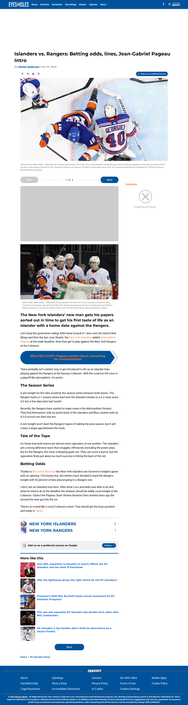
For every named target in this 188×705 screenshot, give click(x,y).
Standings (70, 4)
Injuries (93, 4)
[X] (169, 4)
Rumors (44, 4)
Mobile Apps (159, 677)
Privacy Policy (100, 683)
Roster (82, 4)
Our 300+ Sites (128, 677)
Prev (29, 179)
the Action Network (43, 471)
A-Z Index (97, 688)
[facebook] (163, 4)
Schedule (57, 4)
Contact (96, 677)
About (24, 677)
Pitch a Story (59, 683)
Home (23, 657)
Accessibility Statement (66, 688)
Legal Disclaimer (30, 688)
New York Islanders (80, 337)
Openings (57, 677)
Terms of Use (128, 683)
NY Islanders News (40, 657)
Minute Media (21, 697)
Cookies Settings (130, 688)
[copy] (38, 74)
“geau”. (40, 510)
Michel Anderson (28, 66)
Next (109, 179)
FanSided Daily (29, 683)
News (34, 4)
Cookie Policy (159, 683)
